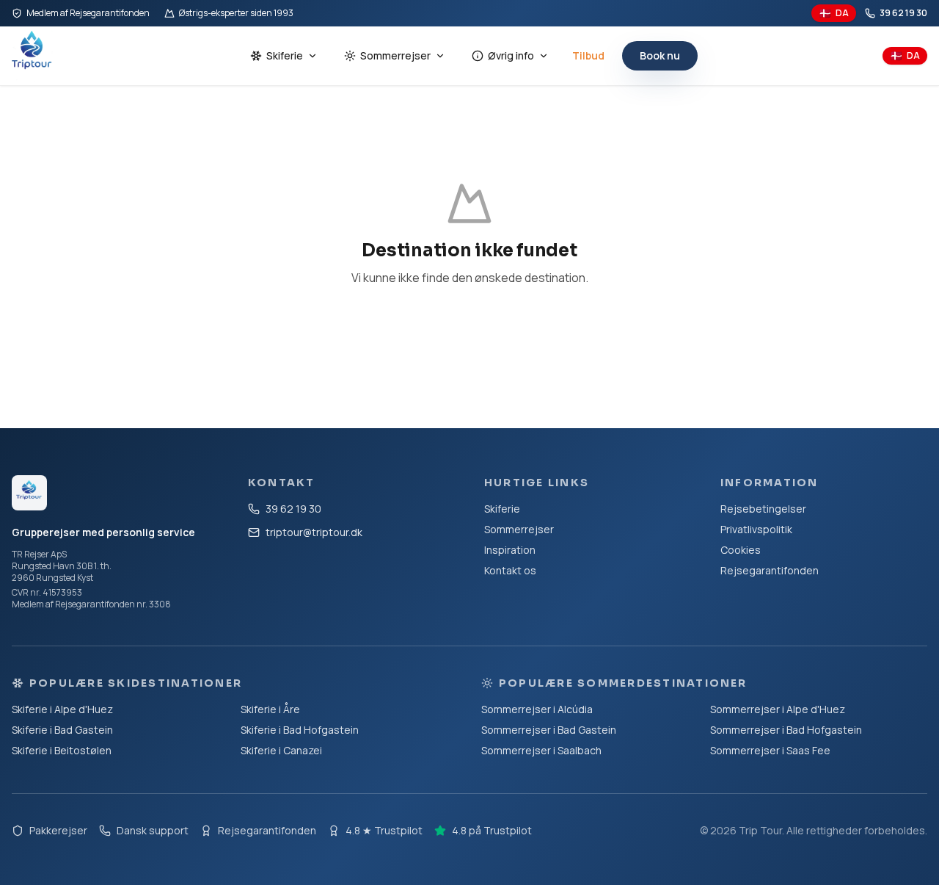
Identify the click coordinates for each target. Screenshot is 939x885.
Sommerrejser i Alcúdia (537, 709)
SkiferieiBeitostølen (62, 750)
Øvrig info (511, 55)
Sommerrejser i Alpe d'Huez (777, 709)
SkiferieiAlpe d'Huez (62, 709)
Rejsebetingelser (763, 509)
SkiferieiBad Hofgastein (300, 730)
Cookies (740, 550)
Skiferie (284, 55)
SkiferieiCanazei (281, 750)
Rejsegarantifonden (769, 570)
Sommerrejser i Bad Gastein (548, 730)
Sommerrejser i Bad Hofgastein (786, 730)
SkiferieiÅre (270, 709)
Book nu (660, 55)
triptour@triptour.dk (314, 532)
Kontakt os (510, 570)
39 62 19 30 (903, 13)
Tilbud (588, 55)
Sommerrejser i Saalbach (541, 750)
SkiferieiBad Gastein (62, 730)
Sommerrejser (395, 55)
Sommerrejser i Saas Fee (770, 750)
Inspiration (510, 550)
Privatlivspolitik (756, 529)
